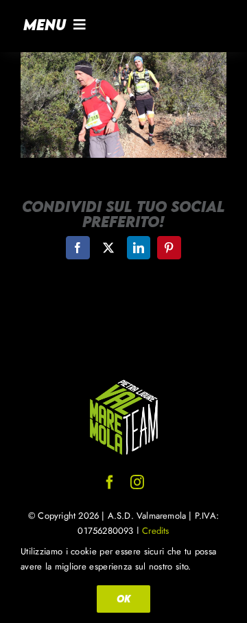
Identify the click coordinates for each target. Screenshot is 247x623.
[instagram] (137, 482)
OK (123, 598)
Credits (155, 530)
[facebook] (110, 482)
